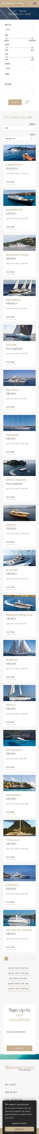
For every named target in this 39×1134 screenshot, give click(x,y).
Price (6, 35)
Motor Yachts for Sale (18, 968)
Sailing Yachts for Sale (18, 973)
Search (15, 102)
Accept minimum (10, 1132)
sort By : (33, 135)
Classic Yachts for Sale (18, 989)
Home (14, 11)
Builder (7, 64)
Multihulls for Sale (18, 978)
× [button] (31, 138)
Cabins (7, 74)
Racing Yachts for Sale (18, 984)
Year (6, 54)
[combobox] (18, 29)
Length (7, 45)
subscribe (19, 1048)
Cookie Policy (9, 1117)
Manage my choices (19, 1123)
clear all (27, 102)
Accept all (19, 1129)
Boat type (8, 25)
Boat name (8, 84)
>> (32, 958)
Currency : (32, 124)
